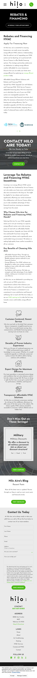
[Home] (17, 4)
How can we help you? (10, 556)
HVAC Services (18, 644)
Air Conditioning (18, 638)
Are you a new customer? (11, 551)
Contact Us (18, 164)
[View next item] (20, 131)
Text (12, 453)
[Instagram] (18, 658)
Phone (6, 536)
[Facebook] (15, 658)
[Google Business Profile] (11, 658)
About (18, 635)
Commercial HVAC (18, 647)
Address (6, 546)
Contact (18, 650)
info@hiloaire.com (27, 580)
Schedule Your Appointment (18, 25)
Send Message (18, 588)
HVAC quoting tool (14, 297)
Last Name (7, 531)
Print (24, 453)
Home (18, 632)
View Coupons (18, 470)
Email (18, 453)
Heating (18, 641)
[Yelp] (22, 658)
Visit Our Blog (18, 502)
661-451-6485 (18, 608)
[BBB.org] (26, 658)
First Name (7, 526)
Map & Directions (18, 624)
